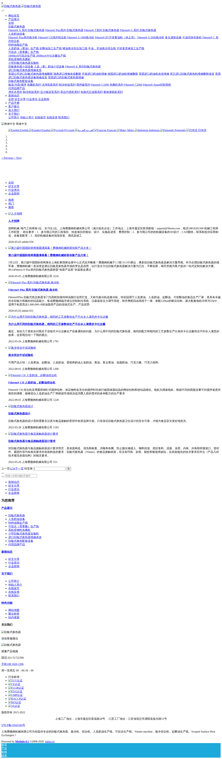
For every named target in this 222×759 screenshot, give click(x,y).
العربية (89, 130)
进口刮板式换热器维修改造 (25, 537)
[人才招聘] (15, 213)
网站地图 (13, 610)
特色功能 (6, 602)
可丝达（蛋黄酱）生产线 (23, 526)
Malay (131, 130)
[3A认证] (14, 705)
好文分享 (13, 186)
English (24, 130)
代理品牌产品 (16, 544)
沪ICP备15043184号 (13, 725)
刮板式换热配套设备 (20, 540)
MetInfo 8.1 (22, 741)
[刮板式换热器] (111, 6)
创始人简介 (15, 584)
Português (180, 130)
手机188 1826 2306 (12, 664)
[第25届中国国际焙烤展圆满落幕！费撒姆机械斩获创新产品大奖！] (50, 247)
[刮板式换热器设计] (20, 406)
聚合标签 (13, 613)
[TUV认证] (15, 680)
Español (46, 130)
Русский (69, 130)
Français (111, 130)
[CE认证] (14, 684)
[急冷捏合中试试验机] (22, 347)
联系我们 (13, 595)
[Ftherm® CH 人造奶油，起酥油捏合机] (32, 375)
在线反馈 (13, 591)
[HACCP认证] (17, 698)
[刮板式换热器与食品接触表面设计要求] (33, 433)
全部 (11, 22)
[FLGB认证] (16, 687)
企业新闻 (13, 193)
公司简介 (13, 581)
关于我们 (6, 573)
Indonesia (154, 130)
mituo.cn (50, 741)
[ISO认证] (14, 702)
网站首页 (13, 15)
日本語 (201, 130)
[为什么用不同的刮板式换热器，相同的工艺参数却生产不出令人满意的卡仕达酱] (58, 316)
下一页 (19, 468)
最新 (11, 207)
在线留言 (13, 588)
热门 (11, 203)
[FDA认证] (15, 691)
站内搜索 (13, 617)
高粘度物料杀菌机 (19, 529)
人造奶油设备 (16, 519)
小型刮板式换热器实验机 (23, 533)
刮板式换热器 (16, 515)
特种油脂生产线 (18, 522)
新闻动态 (13, 482)
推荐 (11, 199)
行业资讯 (13, 189)
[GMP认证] (15, 695)
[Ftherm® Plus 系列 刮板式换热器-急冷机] (33, 282)
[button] (7, 157)
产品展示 (6, 508)
